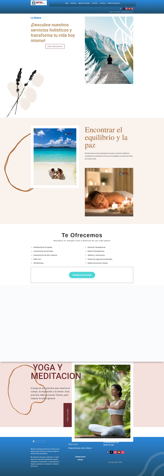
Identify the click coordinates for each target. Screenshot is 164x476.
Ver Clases (68, 415)
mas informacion (54, 46)
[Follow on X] (124, 9)
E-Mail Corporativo (114, 3)
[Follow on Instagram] (126, 9)
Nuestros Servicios (82, 275)
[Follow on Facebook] (121, 9)
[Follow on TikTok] (132, 9)
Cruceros (102, 3)
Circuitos (95, 3)
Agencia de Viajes (84, 3)
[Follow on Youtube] (129, 9)
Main (67, 3)
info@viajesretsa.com (111, 442)
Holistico (73, 3)
